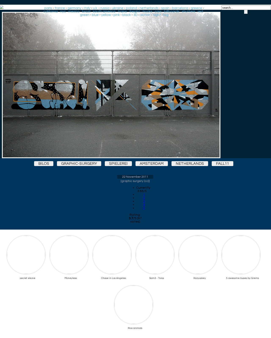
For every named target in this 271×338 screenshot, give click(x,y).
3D (135, 15)
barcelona (180, 8)
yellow (106, 15)
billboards (171, 11)
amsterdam (152, 164)
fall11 (222, 164)
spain (165, 8)
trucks (147, 11)
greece (196, 8)
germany (74, 8)
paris (48, 8)
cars (158, 11)
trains (122, 11)
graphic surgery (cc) (135, 181)
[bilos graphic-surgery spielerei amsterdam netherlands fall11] (135, 85)
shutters (188, 11)
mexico (74, 11)
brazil (86, 11)
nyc (63, 11)
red (200, 11)
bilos (43, 164)
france (60, 8)
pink (116, 15)
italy (87, 8)
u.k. (95, 8)
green (84, 15)
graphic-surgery (79, 164)
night (157, 15)
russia (104, 8)
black (126, 15)
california (50, 11)
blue (95, 15)
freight (134, 11)
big (165, 15)
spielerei (118, 164)
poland (131, 8)
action (145, 15)
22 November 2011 (135, 176)
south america (104, 11)
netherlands (149, 8)
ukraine (117, 8)
